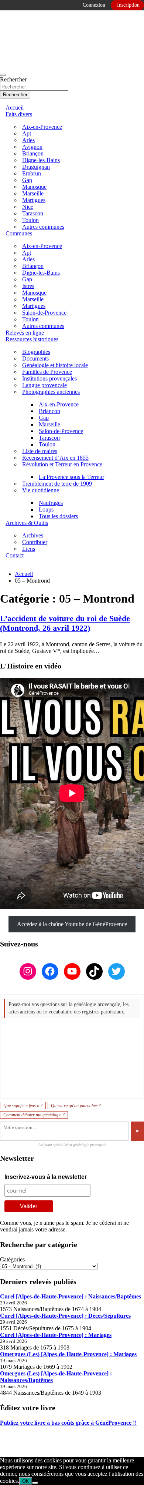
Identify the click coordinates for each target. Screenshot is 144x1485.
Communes (19, 233)
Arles (28, 140)
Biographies (36, 352)
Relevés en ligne (25, 332)
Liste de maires (39, 451)
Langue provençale (44, 385)
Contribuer (34, 542)
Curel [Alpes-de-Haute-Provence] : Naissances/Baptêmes (70, 1296)
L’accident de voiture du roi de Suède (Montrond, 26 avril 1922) (65, 623)
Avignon (32, 147)
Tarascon (32, 213)
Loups (46, 509)
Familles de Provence (47, 372)
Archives (32, 535)
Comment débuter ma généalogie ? (34, 1115)
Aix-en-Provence (42, 127)
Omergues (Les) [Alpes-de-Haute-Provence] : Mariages (68, 1354)
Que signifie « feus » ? (22, 1105)
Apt (26, 133)
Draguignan (36, 167)
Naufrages (51, 503)
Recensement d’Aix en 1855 (55, 458)
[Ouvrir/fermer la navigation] (3, 75)
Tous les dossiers (58, 516)
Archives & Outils (27, 523)
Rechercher (13, 79)
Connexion (94, 5)
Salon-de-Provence (44, 312)
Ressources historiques (32, 339)
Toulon (30, 220)
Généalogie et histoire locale (55, 365)
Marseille (33, 193)
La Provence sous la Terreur (71, 477)
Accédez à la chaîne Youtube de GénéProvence (72, 924)
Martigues (33, 200)
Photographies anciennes (51, 392)
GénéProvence (65, 1448)
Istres (28, 286)
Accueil (15, 107)
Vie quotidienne (40, 490)
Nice (27, 207)
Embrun (31, 173)
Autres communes (43, 227)
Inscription (128, 5)
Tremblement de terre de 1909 (57, 483)
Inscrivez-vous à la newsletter (45, 1177)
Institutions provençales (49, 378)
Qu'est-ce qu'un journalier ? (76, 1105)
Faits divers (19, 114)
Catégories (12, 1259)
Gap (27, 180)
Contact (15, 555)
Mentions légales (19, 1435)
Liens (28, 549)
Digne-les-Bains (41, 160)
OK (25, 1481)
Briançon (33, 153)
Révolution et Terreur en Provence (62, 464)
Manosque (34, 187)
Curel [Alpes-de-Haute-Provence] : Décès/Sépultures (65, 1316)
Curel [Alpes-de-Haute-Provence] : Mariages (56, 1335)
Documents (35, 358)
